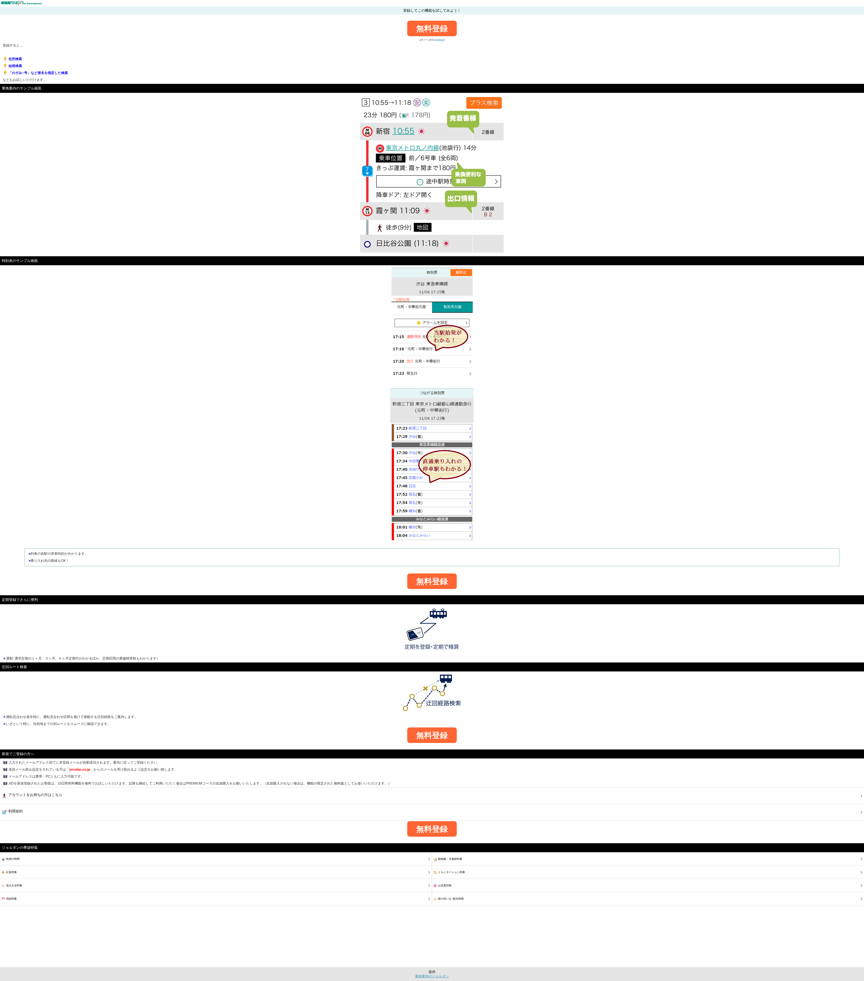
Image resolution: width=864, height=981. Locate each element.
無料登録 (432, 28)
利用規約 (440, 40)
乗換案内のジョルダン (432, 976)
